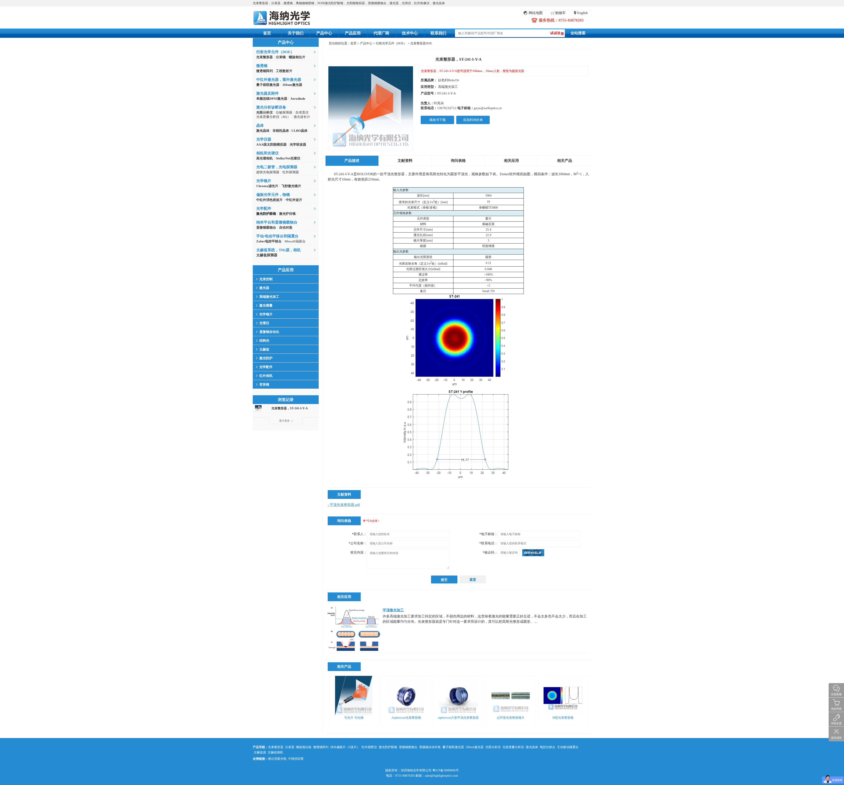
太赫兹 (264, 349)
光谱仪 (264, 323)
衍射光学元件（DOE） (275, 52)
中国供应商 (296, 758)
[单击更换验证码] (533, 552)
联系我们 (438, 33)
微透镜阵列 (321, 747)
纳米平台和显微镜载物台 (276, 222)
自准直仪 (302, 112)
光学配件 (263, 208)
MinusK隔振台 (295, 241)
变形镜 (264, 384)
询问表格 (458, 161)
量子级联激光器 (453, 747)
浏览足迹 (836, 723)
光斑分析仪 (493, 747)
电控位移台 (547, 747)
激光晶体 (532, 747)
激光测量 (266, 305)
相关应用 (511, 161)
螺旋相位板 (303, 747)
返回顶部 (836, 737)
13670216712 (447, 108)
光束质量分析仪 (513, 747)
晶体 (260, 125)
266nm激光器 (475, 747)
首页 (267, 33)
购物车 (560, 13)
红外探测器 (290, 172)
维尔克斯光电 (277, 758)
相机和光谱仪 (267, 153)
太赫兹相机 (275, 752)
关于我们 (296, 33)
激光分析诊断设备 (271, 107)
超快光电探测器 (267, 172)
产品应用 (353, 33)
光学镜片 (263, 181)
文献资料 (405, 161)
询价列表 (836, 708)
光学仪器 (263, 139)
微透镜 (261, 66)
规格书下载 (437, 120)
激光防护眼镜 (388, 747)
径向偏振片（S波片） (345, 747)
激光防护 (266, 358)
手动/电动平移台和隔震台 (277, 236)
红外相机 (266, 375)
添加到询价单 (473, 120)
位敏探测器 (284, 112)
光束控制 (266, 279)
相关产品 (564, 161)
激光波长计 (302, 117)
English (582, 13)
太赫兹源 (260, 752)
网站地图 (536, 13)
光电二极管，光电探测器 (276, 167)
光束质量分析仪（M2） (273, 117)
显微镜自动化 (269, 332)
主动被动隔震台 (567, 747)
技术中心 (410, 33)
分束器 (289, 747)
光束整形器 (275, 747)
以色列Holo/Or (448, 80)
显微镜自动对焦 (430, 747)
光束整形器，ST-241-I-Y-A (289, 408)
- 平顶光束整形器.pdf (344, 505)
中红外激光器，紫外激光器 (278, 80)
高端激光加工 (269, 296)
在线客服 (836, 694)
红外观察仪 (369, 747)
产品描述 (351, 161)
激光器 (264, 288)
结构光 (264, 340)
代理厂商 (381, 33)
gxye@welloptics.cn (488, 108)
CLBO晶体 (299, 130)
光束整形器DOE (421, 43)
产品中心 (324, 33)
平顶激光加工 (393, 610)
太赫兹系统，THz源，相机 (278, 250)
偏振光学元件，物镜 (273, 195)
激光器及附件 (267, 93)
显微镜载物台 (408, 747)
